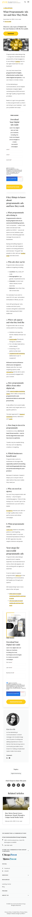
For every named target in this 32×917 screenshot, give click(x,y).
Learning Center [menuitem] (6, 884)
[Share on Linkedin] (13, 785)
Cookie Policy (16, 912)
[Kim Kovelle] (12, 719)
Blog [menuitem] (3, 886)
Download (11, 33)
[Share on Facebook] (8, 785)
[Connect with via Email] (10, 758)
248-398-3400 (8, 845)
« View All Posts (7, 8)
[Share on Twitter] (18, 785)
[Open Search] (25, 2)
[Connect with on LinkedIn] (7, 758)
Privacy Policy (8, 912)
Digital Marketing (16, 773)
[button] (29, 809)
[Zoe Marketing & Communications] (11, 2)
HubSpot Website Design (13, 913)
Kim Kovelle (8, 21)
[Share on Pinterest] (23, 785)
